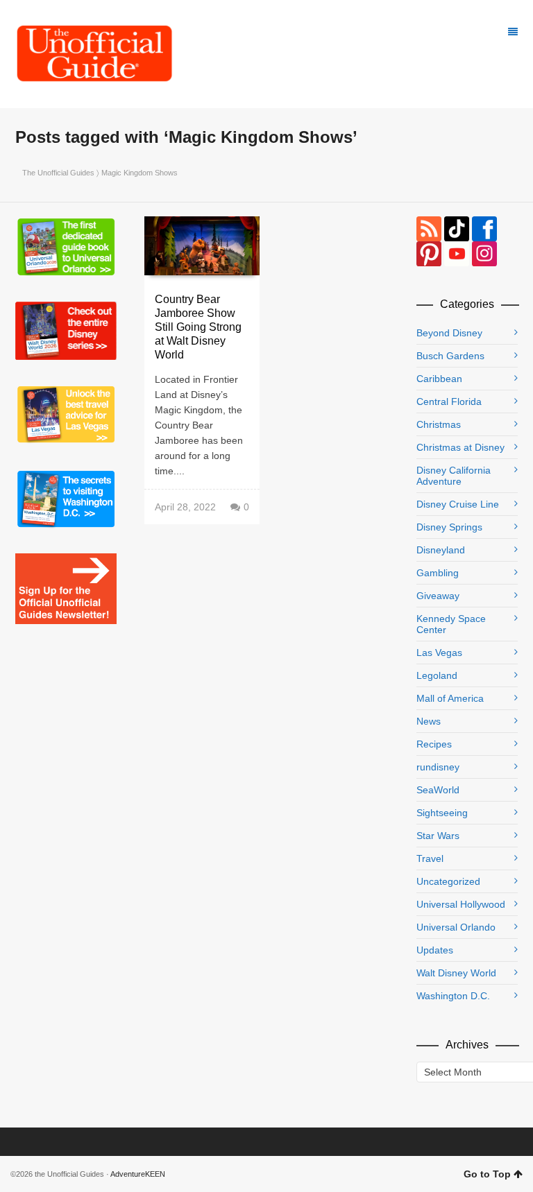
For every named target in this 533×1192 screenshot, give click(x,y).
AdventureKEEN (137, 1174)
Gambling (437, 572)
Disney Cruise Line (457, 504)
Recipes (434, 744)
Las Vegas (439, 652)
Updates (434, 950)
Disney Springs (449, 527)
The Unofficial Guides (58, 173)
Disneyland (440, 549)
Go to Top (487, 1174)
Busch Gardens (450, 355)
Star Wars (437, 835)
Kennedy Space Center (451, 624)
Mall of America (450, 698)
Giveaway (437, 595)
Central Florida (449, 401)
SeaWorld (437, 789)
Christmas (438, 424)
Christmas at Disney (460, 447)
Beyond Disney (449, 332)
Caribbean (439, 378)
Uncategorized (448, 881)
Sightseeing (442, 812)
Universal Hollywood (460, 904)
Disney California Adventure (453, 476)
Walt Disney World (456, 972)
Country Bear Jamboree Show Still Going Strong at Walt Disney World (198, 327)
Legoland (436, 675)
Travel (429, 858)
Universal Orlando (456, 927)
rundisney (437, 766)
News (428, 721)
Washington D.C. (453, 995)
